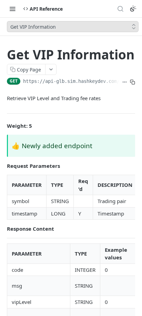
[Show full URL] (124, 82)
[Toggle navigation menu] (12, 8)
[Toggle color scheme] (133, 8)
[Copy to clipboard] (132, 82)
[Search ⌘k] (120, 8)
